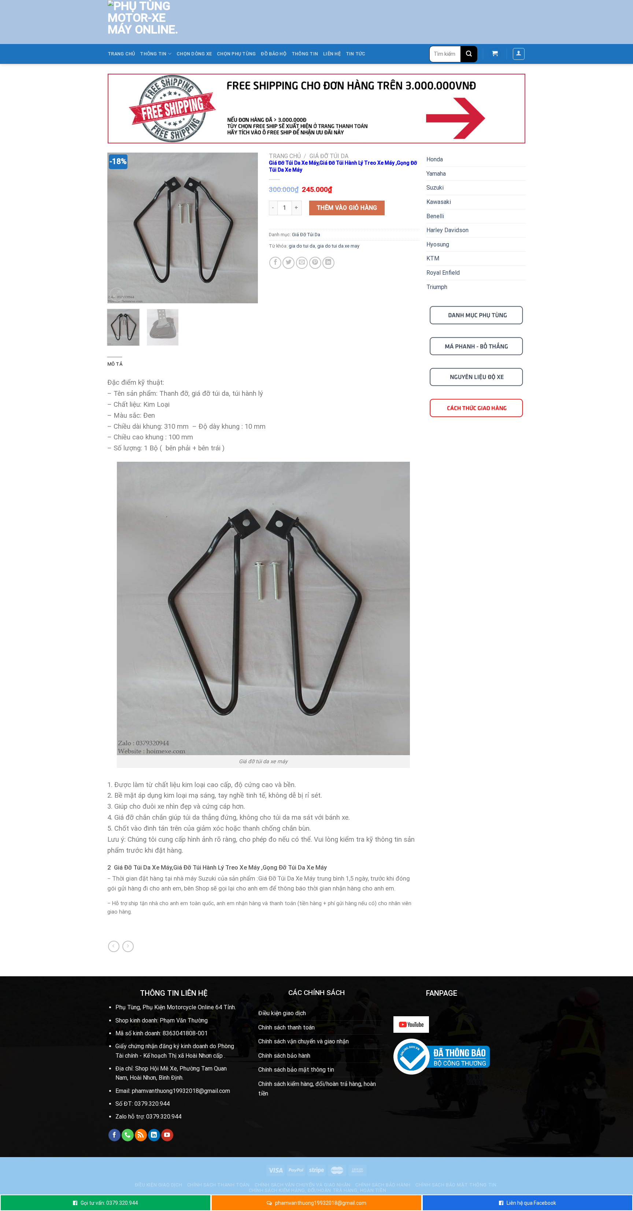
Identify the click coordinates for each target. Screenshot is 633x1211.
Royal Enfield (443, 272)
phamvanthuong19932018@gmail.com (320, 1203)
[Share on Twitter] (288, 263)
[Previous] (119, 228)
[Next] (245, 228)
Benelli (435, 216)
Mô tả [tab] (114, 364)
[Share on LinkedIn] (328, 263)
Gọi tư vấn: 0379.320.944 (109, 1203)
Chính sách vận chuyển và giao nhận (303, 1041)
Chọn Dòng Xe (194, 53)
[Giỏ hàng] (495, 54)
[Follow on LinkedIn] (154, 1135)
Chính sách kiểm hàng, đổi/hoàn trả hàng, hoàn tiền (317, 1088)
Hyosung (437, 244)
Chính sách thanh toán (286, 1027)
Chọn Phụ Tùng (236, 53)
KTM (432, 258)
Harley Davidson (447, 230)
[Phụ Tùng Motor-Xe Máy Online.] (139, 22)
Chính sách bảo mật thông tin (296, 1069)
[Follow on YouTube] (167, 1135)
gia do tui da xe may (338, 246)
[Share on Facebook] (275, 263)
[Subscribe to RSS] (141, 1135)
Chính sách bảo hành (284, 1055)
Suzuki (435, 187)
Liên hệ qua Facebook (531, 1203)
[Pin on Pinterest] (315, 263)
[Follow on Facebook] (114, 1135)
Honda (434, 159)
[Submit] (469, 54)
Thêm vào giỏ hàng (346, 207)
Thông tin (153, 53)
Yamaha (436, 173)
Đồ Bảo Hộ (273, 53)
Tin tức (356, 53)
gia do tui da (302, 246)
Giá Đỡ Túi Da (329, 156)
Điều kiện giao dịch (282, 1013)
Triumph (436, 286)
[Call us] (128, 1135)
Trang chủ (121, 53)
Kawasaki (438, 201)
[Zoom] (117, 295)
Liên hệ (332, 53)
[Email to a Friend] (302, 263)
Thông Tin (305, 53)
